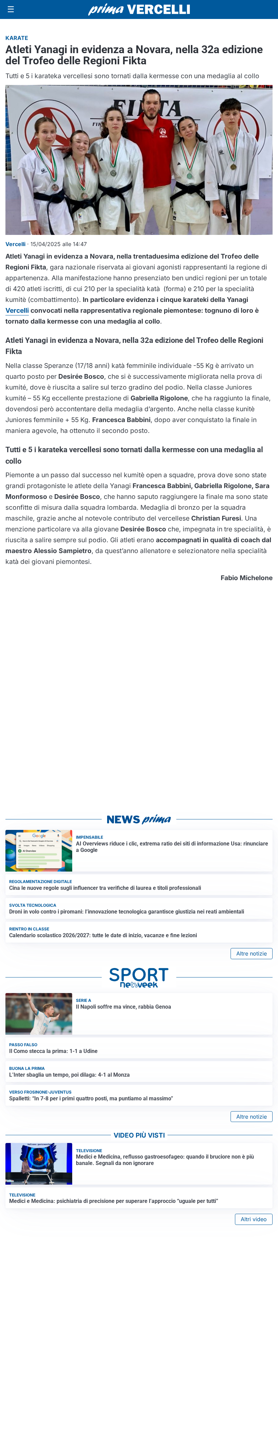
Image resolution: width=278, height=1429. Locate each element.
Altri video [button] (254, 1219)
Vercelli (17, 310)
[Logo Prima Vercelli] (139, 9)
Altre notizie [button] (251, 953)
